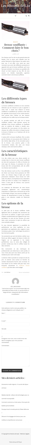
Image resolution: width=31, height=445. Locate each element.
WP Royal (19, 442)
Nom (3, 313)
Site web (4, 329)
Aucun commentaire (24, 272)
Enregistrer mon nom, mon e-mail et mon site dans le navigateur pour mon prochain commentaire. (14, 340)
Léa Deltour (7, 272)
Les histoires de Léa (15, 5)
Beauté (15, 42)
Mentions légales (24, 434)
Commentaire (5, 345)
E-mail (4, 321)
